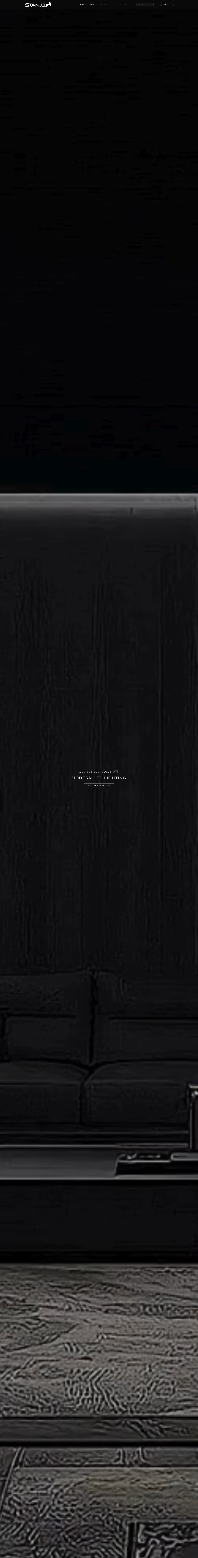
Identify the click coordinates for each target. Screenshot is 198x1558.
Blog (115, 4)
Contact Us (126, 4)
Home (82, 4)
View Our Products (99, 786)
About (92, 4)
